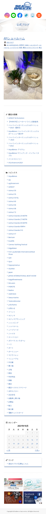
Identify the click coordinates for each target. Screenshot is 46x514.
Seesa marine (13, 297)
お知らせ (11, 308)
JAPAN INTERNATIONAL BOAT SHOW (22, 276)
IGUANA (11, 268)
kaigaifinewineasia (15, 279)
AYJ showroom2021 (15, 162)
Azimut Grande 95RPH (16, 226)
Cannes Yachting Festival (17, 244)
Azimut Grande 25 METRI (17, 216)
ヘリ (10, 344)
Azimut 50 (12, 190)
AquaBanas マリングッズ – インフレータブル (23, 154)
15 (27, 440)
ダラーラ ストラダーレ (16, 341)
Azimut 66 (12, 205)
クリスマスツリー (15, 159)
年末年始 (11, 377)
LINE (13, 15)
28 (23, 447)
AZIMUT (21, 45)
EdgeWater (12, 248)
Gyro (10, 261)
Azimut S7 (12, 234)
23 (32, 444)
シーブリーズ (14, 47)
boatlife (11, 241)
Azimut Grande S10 (15, 230)
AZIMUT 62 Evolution (16, 118)
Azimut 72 (12, 212)
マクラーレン (13, 355)
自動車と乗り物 (14, 398)
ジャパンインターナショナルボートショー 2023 (23, 138)
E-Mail (26, 15)
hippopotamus (14, 265)
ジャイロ (11, 333)
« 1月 (8, 450)
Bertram (11, 237)
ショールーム (13, 326)
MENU (39, 15)
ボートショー (13, 351)
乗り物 (10, 366)
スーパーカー (13, 337)
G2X (10, 258)
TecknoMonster (14, 301)
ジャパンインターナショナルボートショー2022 (23, 144)
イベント (11, 312)
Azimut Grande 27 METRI (17, 219)
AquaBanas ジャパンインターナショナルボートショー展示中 (23, 132)
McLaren (11, 283)
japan (27, 45)
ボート (10, 348)
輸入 (40, 47)
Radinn (11, 290)
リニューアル (13, 359)
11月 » (37, 450)
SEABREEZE (23, 6)
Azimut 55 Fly (13, 198)
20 (18, 444)
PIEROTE (11, 286)
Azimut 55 (12, 194)
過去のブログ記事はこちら (18, 464)
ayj (8, 45)
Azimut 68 (12, 208)
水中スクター (13, 391)
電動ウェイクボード (15, 413)
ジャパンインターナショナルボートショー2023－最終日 (23, 126)
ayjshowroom (13, 45)
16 (32, 440)
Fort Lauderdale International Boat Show (21, 253)
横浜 (10, 384)
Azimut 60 (12, 201)
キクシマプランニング (16, 319)
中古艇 (10, 362)
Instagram (7, 15)
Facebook (19, 15)
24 (37, 444)
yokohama (12, 304)
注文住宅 (11, 395)
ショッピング (33, 45)
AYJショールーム (14, 38)
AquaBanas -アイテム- (16, 149)
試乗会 (10, 402)
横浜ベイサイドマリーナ (30, 47)
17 (37, 440)
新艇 (10, 380)
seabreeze (12, 294)
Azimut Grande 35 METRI (17, 223)
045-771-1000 (32, 15)
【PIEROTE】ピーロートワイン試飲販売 (23, 121)
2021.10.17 (10, 42)
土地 (10, 369)
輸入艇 (10, 409)
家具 (20, 47)
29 (27, 447)
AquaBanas (12, 176)
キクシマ (11, 315)
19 (14, 444)
